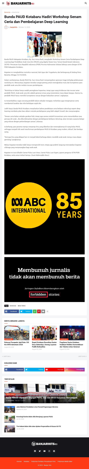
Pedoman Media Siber (65, 461)
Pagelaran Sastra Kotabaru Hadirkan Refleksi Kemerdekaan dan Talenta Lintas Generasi (71, 344)
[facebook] (35, 451)
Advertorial (15, 12)
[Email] (43, 311)
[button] (3, 3)
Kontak (19, 461)
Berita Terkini (21, 306)
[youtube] (44, 451)
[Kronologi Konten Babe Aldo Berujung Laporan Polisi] (9, 419)
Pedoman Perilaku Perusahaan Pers (43, 461)
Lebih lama (82, 356)
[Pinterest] (39, 311)
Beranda (7, 12)
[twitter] (40, 451)
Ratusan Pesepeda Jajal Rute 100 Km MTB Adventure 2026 (16, 343)
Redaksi (26, 461)
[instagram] (49, 451)
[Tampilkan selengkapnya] (47, 311)
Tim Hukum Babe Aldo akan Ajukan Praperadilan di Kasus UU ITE (38, 426)
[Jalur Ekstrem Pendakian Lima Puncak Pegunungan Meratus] (9, 409)
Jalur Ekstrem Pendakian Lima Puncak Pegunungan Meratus (37, 407)
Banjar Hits (47, 465)
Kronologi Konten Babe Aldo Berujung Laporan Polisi (34, 417)
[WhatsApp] (35, 311)
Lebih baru (7, 356)
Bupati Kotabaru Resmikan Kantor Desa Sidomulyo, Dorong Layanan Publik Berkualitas (44, 344)
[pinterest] (54, 451)
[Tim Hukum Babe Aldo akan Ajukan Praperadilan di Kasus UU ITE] (9, 428)
